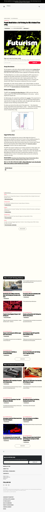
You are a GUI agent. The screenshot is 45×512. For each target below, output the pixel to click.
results (28, 98)
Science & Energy (7, 506)
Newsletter (6, 466)
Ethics (5, 194)
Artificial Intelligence (8, 499)
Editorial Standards (9, 471)
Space (4, 508)
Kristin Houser (7, 28)
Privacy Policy (16, 1)
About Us (5, 468)
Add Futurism (26, 28)
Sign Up (34, 62)
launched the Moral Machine (18, 92)
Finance (5, 207)
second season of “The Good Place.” (20, 86)
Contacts (6, 473)
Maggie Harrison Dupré (9, 199)
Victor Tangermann (8, 217)
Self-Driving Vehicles (14, 18)
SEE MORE (22, 445)
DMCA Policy (5, 478)
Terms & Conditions (6, 477)
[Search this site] (39, 6)
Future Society (7, 201)
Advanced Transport (7, 18)
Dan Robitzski (6, 298)
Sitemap (4, 479)
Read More (22, 228)
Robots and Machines (8, 504)
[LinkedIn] (5, 169)
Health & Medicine (7, 503)
